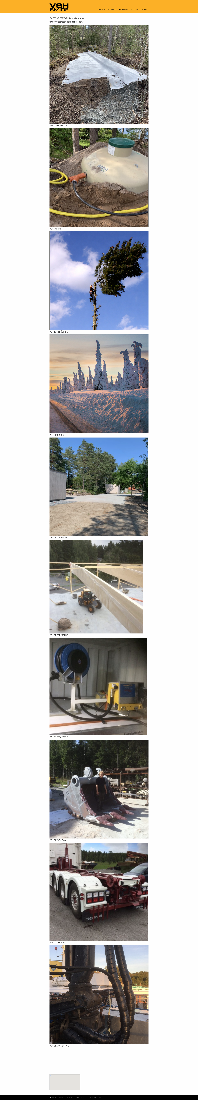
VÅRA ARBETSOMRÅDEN (106, 10)
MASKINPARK (123, 10)
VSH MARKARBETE (58, 125)
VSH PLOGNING (57, 434)
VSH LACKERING (57, 942)
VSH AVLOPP (55, 228)
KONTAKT (145, 10)
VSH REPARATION (58, 840)
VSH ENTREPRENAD (59, 635)
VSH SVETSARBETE (59, 737)
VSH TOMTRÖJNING (59, 331)
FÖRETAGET (135, 10)
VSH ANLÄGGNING (58, 537)
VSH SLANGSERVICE (59, 1045)
